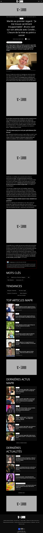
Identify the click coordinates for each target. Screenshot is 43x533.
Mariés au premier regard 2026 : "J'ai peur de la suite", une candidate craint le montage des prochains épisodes (25, 390)
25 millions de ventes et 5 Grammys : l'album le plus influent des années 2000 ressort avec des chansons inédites (25, 459)
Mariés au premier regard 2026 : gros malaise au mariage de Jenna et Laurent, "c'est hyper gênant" (25, 427)
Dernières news (11, 16)
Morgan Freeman (11, 290)
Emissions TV (19, 280)
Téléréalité (16, 16)
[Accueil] (19, 1)
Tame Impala (23, 293)
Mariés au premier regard (22, 16)
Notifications (33, 522)
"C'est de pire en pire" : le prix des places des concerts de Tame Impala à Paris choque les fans (25, 477)
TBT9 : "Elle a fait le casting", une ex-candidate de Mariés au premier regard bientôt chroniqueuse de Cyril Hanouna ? (25, 409)
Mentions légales (23, 520)
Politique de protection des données (8, 522)
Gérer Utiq (37, 522)
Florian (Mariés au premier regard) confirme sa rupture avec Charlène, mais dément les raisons (25, 316)
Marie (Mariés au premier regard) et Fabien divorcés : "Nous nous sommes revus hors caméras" (25, 352)
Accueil (7, 16)
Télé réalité (10, 280)
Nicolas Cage (22, 290)
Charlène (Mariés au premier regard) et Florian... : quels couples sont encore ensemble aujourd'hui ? (25, 308)
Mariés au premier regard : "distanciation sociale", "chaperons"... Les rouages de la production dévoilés (24, 418)
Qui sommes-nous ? (17, 520)
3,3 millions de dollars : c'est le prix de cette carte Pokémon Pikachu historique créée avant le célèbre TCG (26, 486)
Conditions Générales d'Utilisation (8, 520)
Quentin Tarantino (12, 293)
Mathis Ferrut (12, 262)
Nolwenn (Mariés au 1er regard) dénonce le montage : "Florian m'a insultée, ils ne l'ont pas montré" (26, 343)
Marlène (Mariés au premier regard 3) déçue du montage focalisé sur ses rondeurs (25, 325)
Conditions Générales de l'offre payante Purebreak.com (22, 522)
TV (8, 277)
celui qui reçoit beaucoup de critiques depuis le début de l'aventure (21, 196)
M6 (29, 277)
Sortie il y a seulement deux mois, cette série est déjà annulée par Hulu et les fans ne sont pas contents (26, 468)
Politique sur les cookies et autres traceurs (32, 520)
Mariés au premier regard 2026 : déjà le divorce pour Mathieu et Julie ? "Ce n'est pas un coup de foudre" (26, 436)
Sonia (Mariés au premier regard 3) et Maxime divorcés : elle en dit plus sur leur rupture (24, 334)
